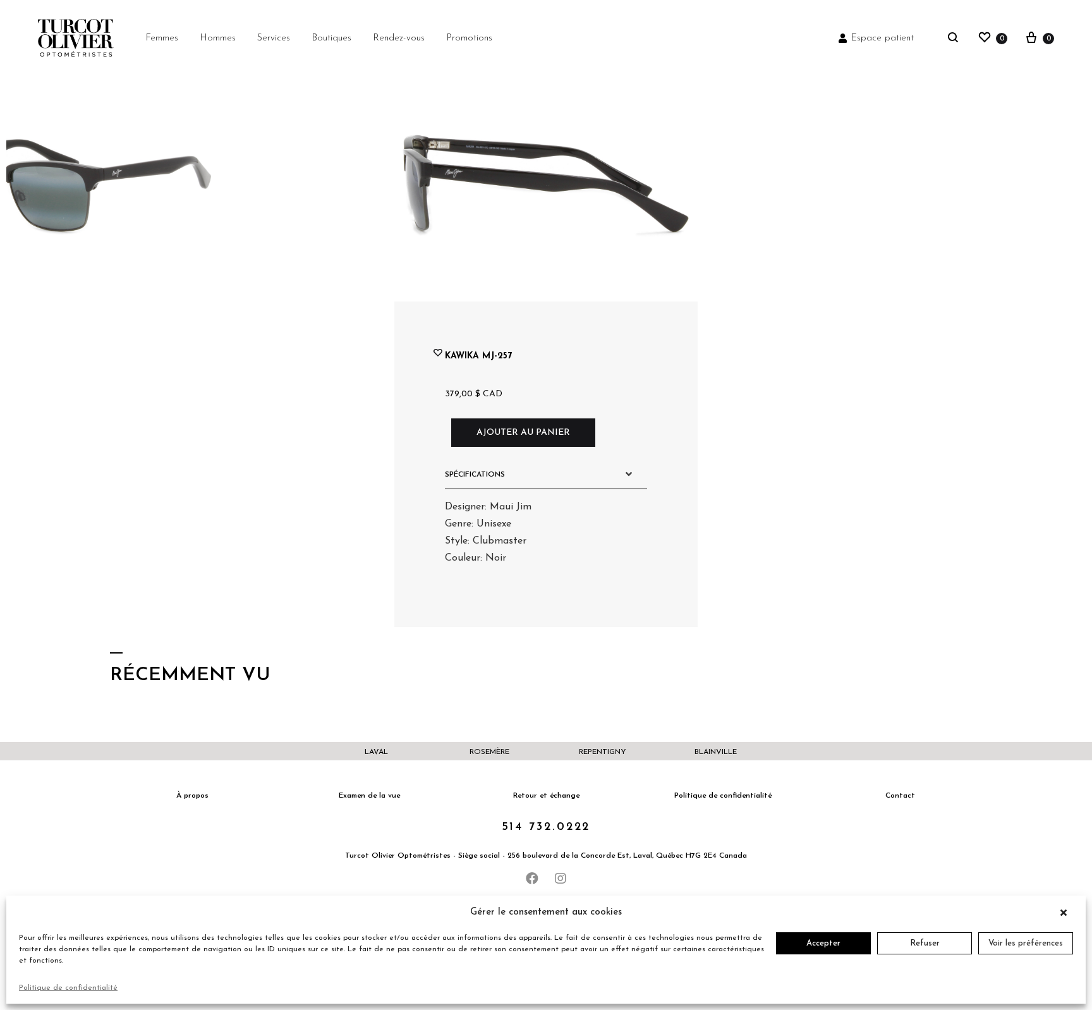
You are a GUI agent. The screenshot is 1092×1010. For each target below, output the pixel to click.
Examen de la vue (369, 796)
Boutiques (331, 38)
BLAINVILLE (716, 752)
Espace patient (882, 38)
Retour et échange (546, 796)
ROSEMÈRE (489, 752)
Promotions (469, 38)
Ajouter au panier (523, 432)
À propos (192, 796)
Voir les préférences (1025, 943)
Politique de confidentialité (68, 988)
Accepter (823, 943)
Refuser (925, 943)
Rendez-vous (399, 38)
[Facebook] (532, 878)
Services (273, 38)
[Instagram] (560, 878)
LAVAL (376, 752)
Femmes (161, 38)
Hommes (218, 38)
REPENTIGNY (602, 752)
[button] (1066, 912)
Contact (900, 796)
